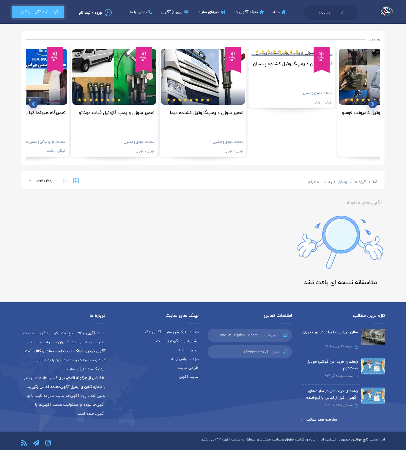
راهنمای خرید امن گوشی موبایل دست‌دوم (332, 364)
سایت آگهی (189, 376)
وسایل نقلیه (337, 182)
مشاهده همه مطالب (321, 419)
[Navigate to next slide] (33, 103)
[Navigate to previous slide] (372, 103)
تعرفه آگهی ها (246, 12)
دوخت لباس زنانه (185, 358)
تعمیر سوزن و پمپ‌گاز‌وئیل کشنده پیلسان (292, 64)
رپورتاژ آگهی (171, 12)
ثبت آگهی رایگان (34, 12)
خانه (276, 12)
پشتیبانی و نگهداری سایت (177, 341)
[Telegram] (36, 443)
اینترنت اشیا (189, 349)
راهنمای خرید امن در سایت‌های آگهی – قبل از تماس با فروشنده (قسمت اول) (332, 397)
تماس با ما (138, 12)
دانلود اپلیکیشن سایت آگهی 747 (171, 332)
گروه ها (360, 182)
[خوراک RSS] (24, 443)
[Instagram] (48, 443)
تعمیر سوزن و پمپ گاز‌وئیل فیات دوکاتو (117, 112)
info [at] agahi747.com (239, 335)
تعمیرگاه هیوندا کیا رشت (42, 112)
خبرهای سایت (208, 12)
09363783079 (256, 352)
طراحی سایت (188, 367)
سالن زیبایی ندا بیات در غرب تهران (330, 332)
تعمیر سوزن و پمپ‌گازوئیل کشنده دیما (206, 112)
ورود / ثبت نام (90, 13)
